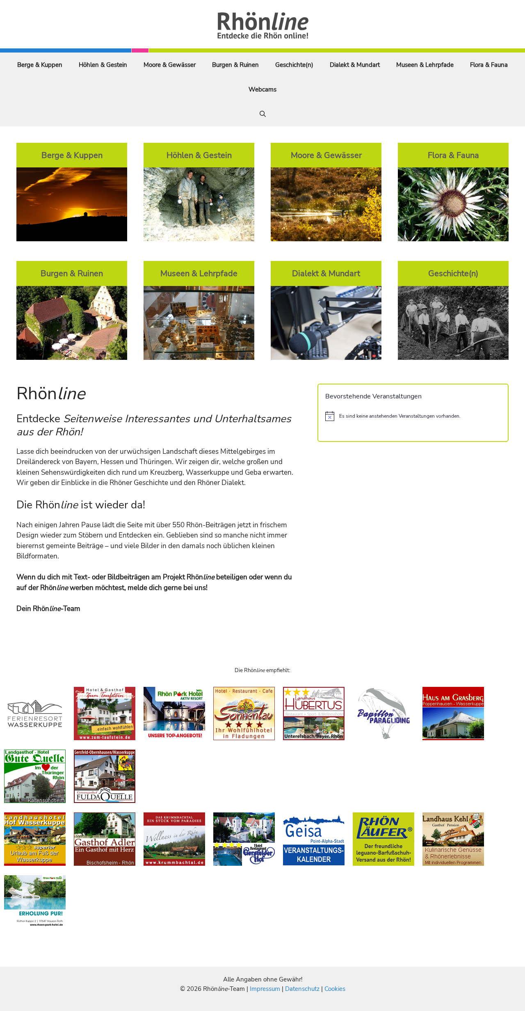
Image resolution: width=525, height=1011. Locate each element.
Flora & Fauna (489, 65)
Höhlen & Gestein (103, 65)
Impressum (266, 989)
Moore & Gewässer (170, 65)
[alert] (413, 416)
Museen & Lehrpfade (425, 65)
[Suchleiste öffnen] (262, 114)
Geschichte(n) (294, 65)
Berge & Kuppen (39, 65)
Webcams (262, 89)
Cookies (334, 989)
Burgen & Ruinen (235, 65)
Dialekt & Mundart (355, 65)
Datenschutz (302, 989)
